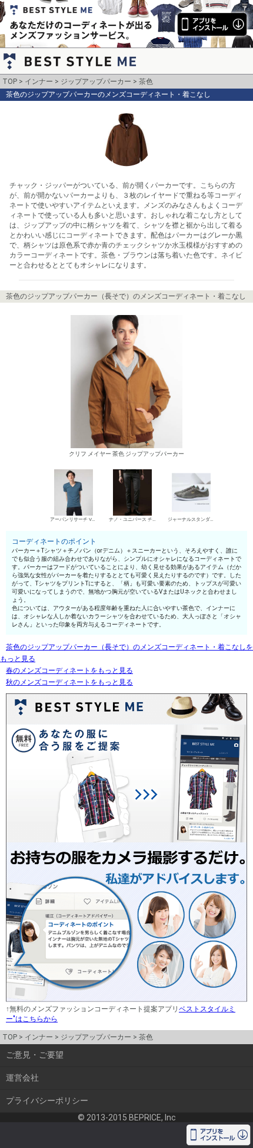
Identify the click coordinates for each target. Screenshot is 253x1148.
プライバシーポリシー (47, 1100)
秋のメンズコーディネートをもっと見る (69, 682)
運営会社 (22, 1077)
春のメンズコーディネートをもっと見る (69, 670)
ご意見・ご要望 (35, 1054)
